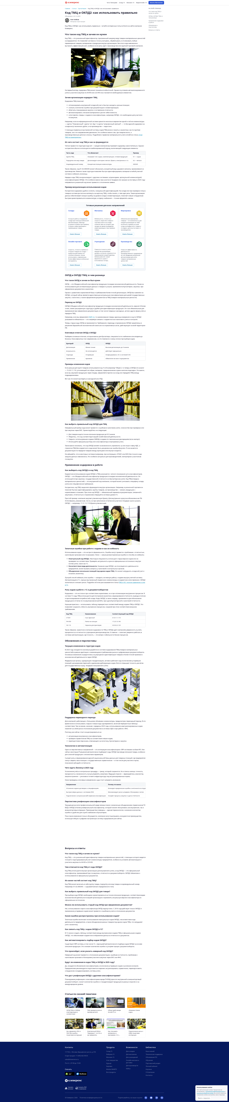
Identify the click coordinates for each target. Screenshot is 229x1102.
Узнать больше (75, 234)
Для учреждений (132, 1057)
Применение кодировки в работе (156, 21)
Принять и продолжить (204, 1098)
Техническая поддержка (154, 1054)
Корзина (149, 1069)
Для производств (132, 1066)
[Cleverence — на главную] (72, 2)
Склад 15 (122, 2)
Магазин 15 (130, 2)
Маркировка (126, 211)
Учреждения (100, 242)
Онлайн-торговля (75, 242)
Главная (67, 8)
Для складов (130, 1051)
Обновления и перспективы (153, 26)
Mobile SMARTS (111, 1069)
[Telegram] (156, 1098)
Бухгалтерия (82, 8)
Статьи (74, 8)
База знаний (150, 1051)
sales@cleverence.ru (72, 1059)
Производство (126, 242)
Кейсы (128, 1069)
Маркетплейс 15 (141, 2)
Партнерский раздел (153, 1063)
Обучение (149, 1060)
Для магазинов (131, 1054)
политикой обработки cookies (205, 1093)
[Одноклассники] (162, 1098)
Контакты (149, 1075)
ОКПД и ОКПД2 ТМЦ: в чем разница (156, 17)
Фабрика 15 (110, 1054)
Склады (71, 211)
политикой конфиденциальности (215, 1091)
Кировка (109, 1066)
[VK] (146, 1098)
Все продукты (111, 1072)
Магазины (99, 211)
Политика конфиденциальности (91, 1098)
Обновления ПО (151, 1057)
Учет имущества (112, 1060)
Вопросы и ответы (154, 30)
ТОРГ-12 (92, 317)
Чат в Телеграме (112, 2)
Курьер (108, 1063)
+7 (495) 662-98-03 (82, 1056)
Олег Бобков (74, 19)
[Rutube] (151, 1098)
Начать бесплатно (156, 2)
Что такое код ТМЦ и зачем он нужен (155, 12)
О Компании (150, 1072)
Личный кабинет (151, 1066)
